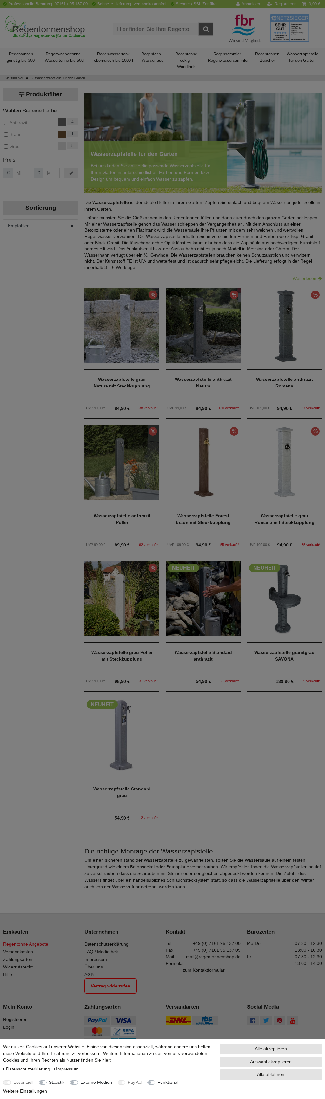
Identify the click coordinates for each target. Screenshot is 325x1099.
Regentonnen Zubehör (267, 57)
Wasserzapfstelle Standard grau (122, 792)
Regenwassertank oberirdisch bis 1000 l (113, 57)
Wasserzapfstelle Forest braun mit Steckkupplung (203, 519)
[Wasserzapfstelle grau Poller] (121, 598)
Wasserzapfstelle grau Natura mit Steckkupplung (122, 382)
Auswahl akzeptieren (271, 1061)
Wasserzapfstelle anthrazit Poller (122, 519)
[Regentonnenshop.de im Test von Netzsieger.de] (289, 27)
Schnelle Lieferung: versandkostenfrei (131, 4)
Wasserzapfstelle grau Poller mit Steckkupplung (122, 655)
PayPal (135, 1082)
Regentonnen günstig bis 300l (21, 57)
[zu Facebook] (253, 1021)
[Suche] (206, 29)
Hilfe (7, 974)
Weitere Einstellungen (25, 1091)
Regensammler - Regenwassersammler (228, 57)
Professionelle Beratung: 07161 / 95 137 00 (48, 4)
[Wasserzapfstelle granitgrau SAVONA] (284, 598)
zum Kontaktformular (204, 970)
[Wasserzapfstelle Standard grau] (121, 734)
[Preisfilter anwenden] (71, 173)
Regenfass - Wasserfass (152, 57)
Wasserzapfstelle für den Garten (302, 57)
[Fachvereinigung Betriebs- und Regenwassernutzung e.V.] (245, 28)
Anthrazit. (19, 122)
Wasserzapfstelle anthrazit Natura (203, 382)
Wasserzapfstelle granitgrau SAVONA (284, 655)
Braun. (16, 134)
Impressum (95, 959)
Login (8, 1027)
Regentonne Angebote (25, 944)
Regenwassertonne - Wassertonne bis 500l (64, 57)
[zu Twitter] (266, 1021)
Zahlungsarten (17, 959)
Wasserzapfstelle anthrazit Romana (284, 382)
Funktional (167, 1082)
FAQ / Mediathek (101, 951)
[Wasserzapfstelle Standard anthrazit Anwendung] (203, 598)
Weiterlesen (304, 278)
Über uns (93, 966)
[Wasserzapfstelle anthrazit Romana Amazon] (284, 325)
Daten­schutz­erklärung (28, 1068)
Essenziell (23, 1082)
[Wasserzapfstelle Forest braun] (203, 461)
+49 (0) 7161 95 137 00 (217, 943)
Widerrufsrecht (18, 966)
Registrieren (15, 1019)
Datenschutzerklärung (106, 944)
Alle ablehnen (270, 1074)
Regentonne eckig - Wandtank (186, 60)
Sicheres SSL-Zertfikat (197, 4)
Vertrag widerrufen (110, 985)
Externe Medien (96, 1082)
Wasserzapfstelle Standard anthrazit (203, 655)
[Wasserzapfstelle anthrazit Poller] (121, 461)
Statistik (56, 1082)
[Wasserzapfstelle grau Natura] (121, 325)
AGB (89, 974)
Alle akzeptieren (271, 1048)
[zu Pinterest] (279, 1021)
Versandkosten (18, 951)
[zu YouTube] (292, 1021)
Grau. (15, 146)
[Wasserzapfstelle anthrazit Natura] (203, 325)
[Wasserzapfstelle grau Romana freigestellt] (284, 461)
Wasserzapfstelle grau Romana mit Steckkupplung (285, 519)
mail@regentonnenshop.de (213, 956)
